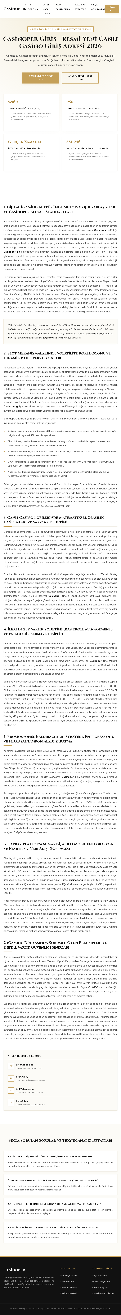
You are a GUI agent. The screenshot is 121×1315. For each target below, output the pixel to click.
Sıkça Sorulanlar (99, 1275)
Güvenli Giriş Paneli (101, 1281)
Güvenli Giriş (112, 9)
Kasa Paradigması (68, 1287)
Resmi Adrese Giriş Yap (41, 78)
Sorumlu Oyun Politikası (103, 1293)
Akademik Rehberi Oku (80, 78)
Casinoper (14, 9)
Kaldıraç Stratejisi (68, 1293)
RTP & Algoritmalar (68, 1275)
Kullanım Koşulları (100, 1287)
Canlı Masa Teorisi (47, 9)
